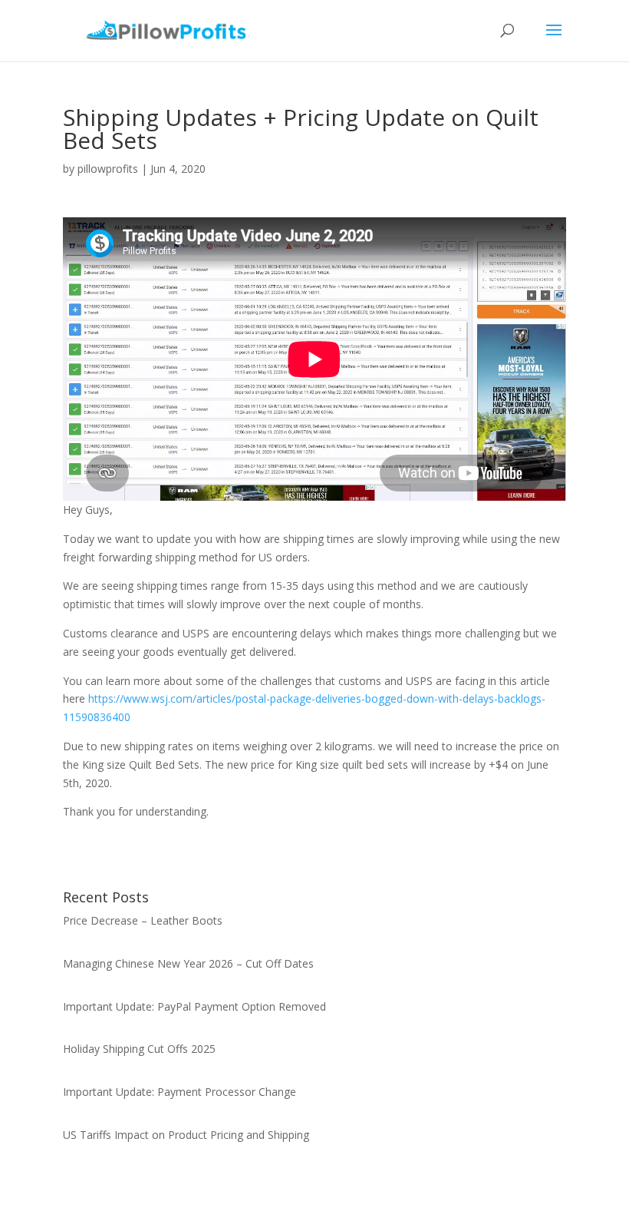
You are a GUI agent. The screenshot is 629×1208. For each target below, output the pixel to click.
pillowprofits (107, 168)
